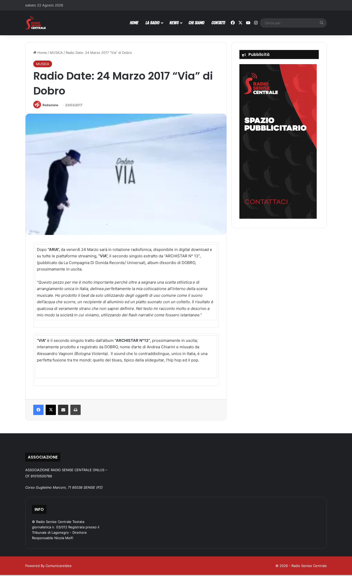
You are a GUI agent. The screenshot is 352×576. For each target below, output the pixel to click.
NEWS (174, 22)
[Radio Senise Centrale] (35, 23)
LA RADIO (153, 22)
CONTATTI (218, 22)
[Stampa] (75, 410)
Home (41, 52)
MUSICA (56, 52)
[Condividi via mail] (63, 410)
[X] (51, 410)
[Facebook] (38, 410)
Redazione (50, 105)
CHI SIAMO (196, 22)
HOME (134, 22)
